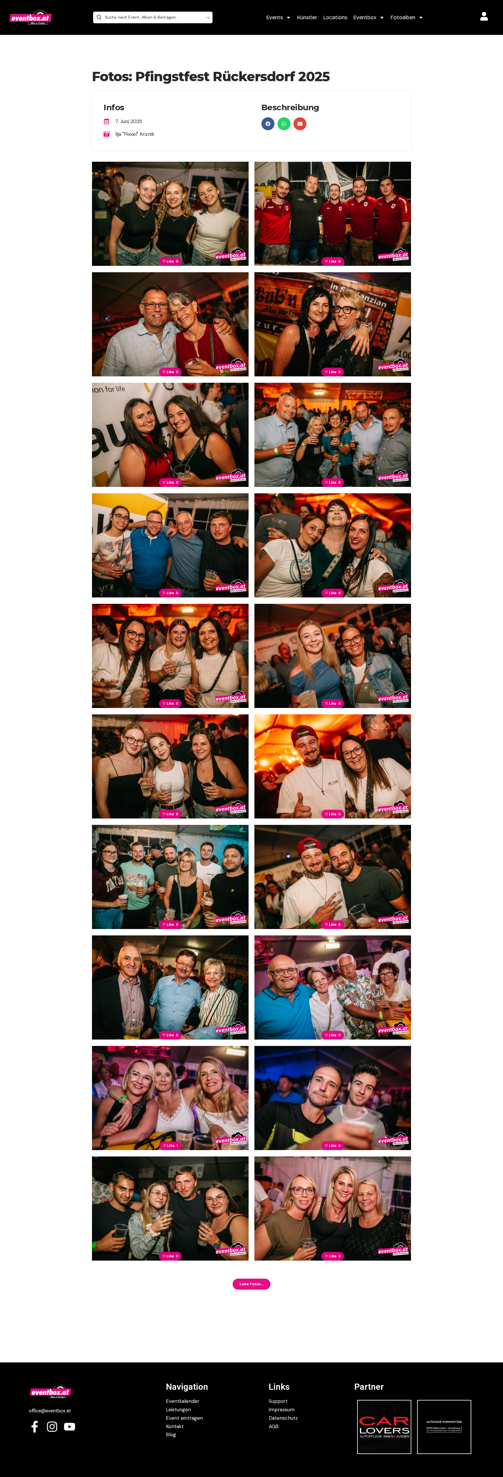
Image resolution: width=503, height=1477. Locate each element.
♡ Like (170, 261)
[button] (267, 123)
